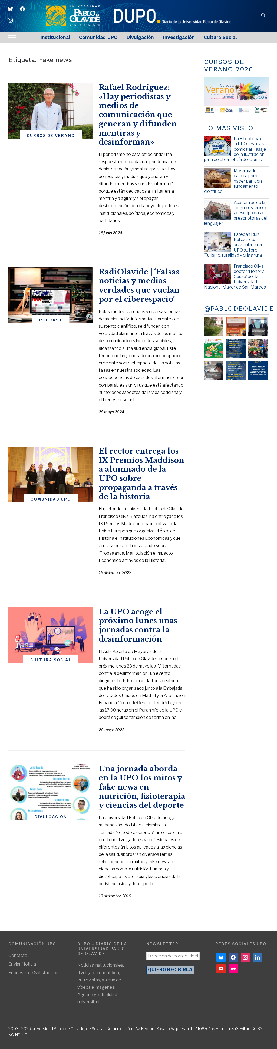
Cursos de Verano (51, 135)
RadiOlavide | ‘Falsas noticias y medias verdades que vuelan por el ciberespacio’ (139, 285)
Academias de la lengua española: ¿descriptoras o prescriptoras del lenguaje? (235, 213)
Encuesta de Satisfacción (33, 972)
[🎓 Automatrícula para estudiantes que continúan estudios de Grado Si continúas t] (236, 348)
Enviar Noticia (22, 964)
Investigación (179, 37)
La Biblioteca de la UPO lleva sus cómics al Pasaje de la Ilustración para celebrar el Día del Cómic (235, 149)
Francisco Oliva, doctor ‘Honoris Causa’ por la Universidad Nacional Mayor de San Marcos (235, 277)
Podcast (50, 320)
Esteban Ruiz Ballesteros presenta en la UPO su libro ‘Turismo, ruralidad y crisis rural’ (233, 245)
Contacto (17, 955)
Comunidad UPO (98, 37)
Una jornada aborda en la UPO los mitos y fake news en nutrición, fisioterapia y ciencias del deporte (142, 787)
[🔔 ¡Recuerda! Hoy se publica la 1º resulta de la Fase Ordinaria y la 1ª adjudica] (258, 348)
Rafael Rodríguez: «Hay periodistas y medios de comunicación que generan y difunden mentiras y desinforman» (138, 115)
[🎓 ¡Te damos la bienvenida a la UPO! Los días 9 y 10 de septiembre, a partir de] (213, 348)
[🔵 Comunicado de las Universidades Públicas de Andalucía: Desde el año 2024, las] (258, 370)
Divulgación (140, 37)
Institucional (55, 37)
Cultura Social (220, 37)
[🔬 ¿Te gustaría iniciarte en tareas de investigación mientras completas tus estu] (236, 370)
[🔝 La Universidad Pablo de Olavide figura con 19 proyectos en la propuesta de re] (213, 370)
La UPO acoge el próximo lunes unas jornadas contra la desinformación (138, 625)
